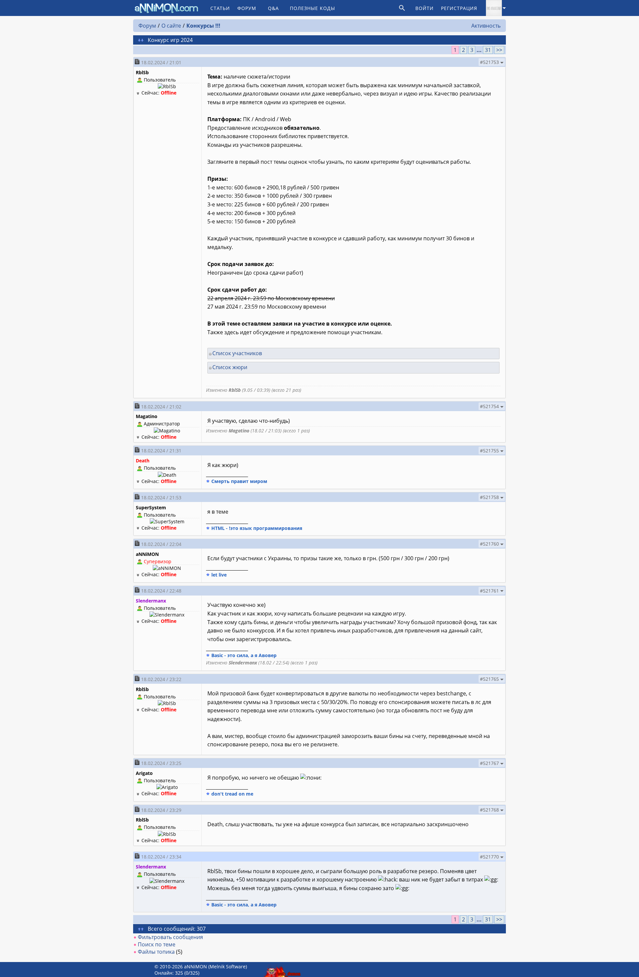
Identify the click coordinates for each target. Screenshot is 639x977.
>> (499, 50)
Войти (424, 8)
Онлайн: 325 (168, 973)
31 (488, 50)
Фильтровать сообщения (170, 937)
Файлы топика (156, 951)
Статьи (220, 8)
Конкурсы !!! (203, 25)
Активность (486, 25)
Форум (246, 8)
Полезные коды (312, 8)
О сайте (171, 25)
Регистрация (459, 8)
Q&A (273, 8)
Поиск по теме (156, 944)
